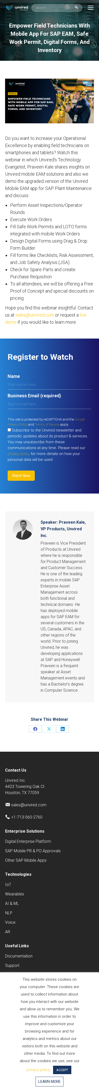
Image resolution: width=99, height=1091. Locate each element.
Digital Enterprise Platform (28, 841)
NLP (8, 912)
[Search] (76, 8)
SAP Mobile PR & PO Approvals (33, 850)
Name (14, 376)
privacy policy (19, 453)
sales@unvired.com (34, 315)
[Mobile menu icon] (90, 7)
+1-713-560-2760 (26, 817)
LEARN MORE (49, 1081)
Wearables (14, 894)
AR (7, 931)
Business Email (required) (34, 395)
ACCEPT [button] (62, 1070)
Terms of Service (47, 424)
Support (12, 965)
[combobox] (56, 8)
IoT (8, 884)
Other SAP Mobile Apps (25, 860)
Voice (10, 922)
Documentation (18, 956)
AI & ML (12, 903)
